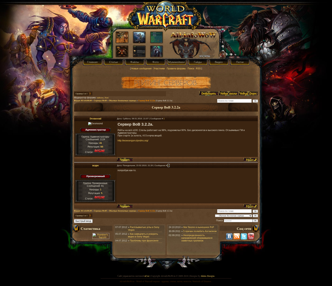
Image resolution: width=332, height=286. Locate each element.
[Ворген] (139, 42)
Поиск (191, 68)
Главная (92, 62)
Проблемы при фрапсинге (144, 240)
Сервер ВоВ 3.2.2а (146, 101)
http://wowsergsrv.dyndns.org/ (133, 140)
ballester (100, 98)
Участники (159, 68)
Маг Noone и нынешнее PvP (198, 227)
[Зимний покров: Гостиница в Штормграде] (122, 42)
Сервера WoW (100, 101)
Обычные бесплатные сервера (122, 101)
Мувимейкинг (176, 62)
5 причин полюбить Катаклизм (200, 231)
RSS (198, 68)
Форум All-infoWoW (83, 101)
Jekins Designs (208, 275)
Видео (219, 62)
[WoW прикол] (156, 42)
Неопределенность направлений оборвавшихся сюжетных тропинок (196, 238)
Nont (107, 98)
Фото (155, 62)
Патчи (240, 62)
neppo (95, 165)
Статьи (113, 62)
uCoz (146, 275)
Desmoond (95, 118)
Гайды (198, 62)
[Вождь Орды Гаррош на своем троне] (122, 56)
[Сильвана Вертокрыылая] (156, 56)
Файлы (134, 62)
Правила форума (176, 68)
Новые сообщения (141, 68)
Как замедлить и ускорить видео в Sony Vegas (143, 235)
